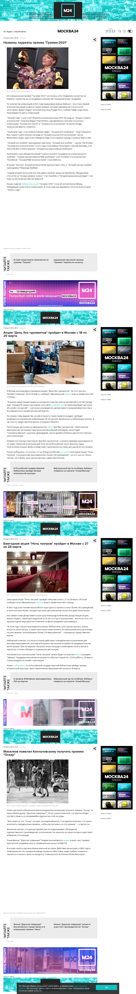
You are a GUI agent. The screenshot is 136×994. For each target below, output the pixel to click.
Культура (23, 38)
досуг (21, 485)
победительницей (30, 184)
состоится (65, 452)
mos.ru (78, 654)
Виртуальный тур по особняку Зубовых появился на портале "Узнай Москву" (73, 469)
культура (10, 274)
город (9, 485)
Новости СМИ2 (8, 310)
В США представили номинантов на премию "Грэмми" (31, 261)
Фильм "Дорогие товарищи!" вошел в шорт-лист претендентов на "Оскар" (72, 925)
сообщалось (19, 665)
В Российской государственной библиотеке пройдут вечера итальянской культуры (29, 471)
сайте (49, 427)
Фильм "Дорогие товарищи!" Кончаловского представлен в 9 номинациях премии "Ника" (29, 927)
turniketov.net (57, 405)
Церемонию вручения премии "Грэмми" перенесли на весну (69, 261)
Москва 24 (68, 31)
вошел (67, 840)
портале (39, 602)
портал (68, 394)
